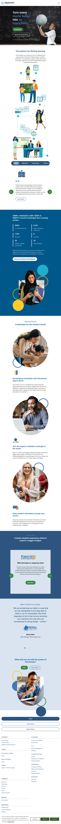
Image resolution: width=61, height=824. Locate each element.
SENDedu (33, 750)
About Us (3, 782)
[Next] (50, 163)
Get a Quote (4, 800)
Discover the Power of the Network (25, 259)
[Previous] (11, 192)
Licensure (33, 771)
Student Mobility (35, 761)
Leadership (4, 784)
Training (3, 812)
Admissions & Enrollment (37, 758)
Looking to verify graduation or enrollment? (25, 39)
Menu (59, 3)
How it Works (4, 740)
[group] (30, 571)
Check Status (30, 724)
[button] (25, 647)
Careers (3, 788)
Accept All (54, 819)
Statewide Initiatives (36, 767)
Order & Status (5, 742)
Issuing (33, 756)
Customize (35, 819)
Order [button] (24, 667)
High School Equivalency (37, 769)
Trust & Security (5, 792)
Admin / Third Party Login (8, 767)
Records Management (36, 748)
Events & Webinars (6, 809)
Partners (3, 786)
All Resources (4, 807)
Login (2, 756)
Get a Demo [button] (35, 667)
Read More (30, 582)
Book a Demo (30, 729)
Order (30, 719)
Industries (33, 781)
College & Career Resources (8, 744)
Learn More (20, 199)
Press (2, 790)
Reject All (45, 819)
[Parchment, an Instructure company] (7, 3)
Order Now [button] (18, 29)
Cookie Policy (10, 822)
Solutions (33, 779)
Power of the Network (36, 740)
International (34, 742)
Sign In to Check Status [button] (21, 34)
